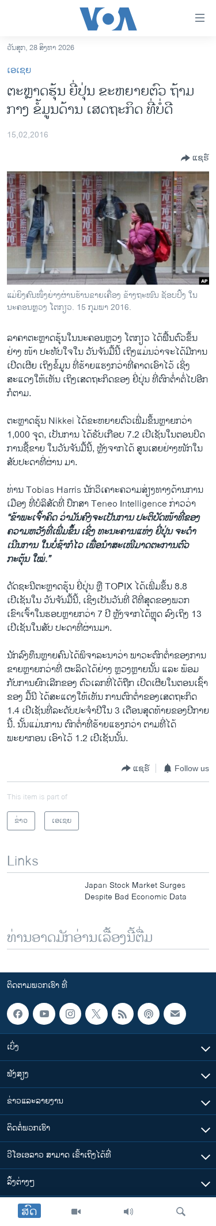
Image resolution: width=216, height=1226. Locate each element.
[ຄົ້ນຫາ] (181, 1211)
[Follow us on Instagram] (70, 1014)
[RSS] (123, 1014)
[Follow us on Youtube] (44, 1014)
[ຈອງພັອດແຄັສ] (174, 1014)
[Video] (76, 1211)
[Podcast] (149, 1014)
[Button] (195, 158)
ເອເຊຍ (19, 70)
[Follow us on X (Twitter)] (96, 1014)
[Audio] (128, 1211)
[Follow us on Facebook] (18, 1014)
